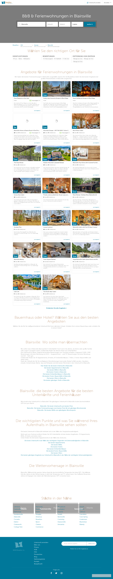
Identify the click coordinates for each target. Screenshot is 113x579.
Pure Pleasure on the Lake (21, 98)
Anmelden (91, 543)
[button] (51, 573)
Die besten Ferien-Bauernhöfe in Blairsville (56, 376)
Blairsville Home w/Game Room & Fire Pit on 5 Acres (29, 130)
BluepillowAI (38, 564)
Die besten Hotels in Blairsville (56, 372)
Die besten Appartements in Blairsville (56, 368)
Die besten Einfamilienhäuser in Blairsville (56, 374)
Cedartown (83, 519)
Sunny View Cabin (19, 195)
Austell (60, 514)
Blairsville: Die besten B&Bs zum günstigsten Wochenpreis (56, 410)
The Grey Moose (18, 162)
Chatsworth (18, 524)
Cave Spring (83, 517)
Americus (39, 517)
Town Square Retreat (49, 259)
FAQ (35, 552)
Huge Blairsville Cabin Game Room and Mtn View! (87, 259)
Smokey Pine (17, 227)
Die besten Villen (56, 453)
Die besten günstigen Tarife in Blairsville (56, 380)
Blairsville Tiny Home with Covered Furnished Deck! (88, 162)
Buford (82, 509)
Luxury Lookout (48, 227)
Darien (38, 512)
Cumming (61, 519)
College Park (18, 527)
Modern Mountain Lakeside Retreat (53, 162)
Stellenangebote (39, 559)
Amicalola (61, 524)
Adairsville (17, 517)
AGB (35, 549)
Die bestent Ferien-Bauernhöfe (56, 451)
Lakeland (17, 507)
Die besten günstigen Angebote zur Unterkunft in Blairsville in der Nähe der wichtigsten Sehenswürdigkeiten (56, 455)
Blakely (82, 524)
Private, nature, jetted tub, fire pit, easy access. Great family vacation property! (66, 195)
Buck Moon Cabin (78, 130)
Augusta (60, 512)
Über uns (37, 545)
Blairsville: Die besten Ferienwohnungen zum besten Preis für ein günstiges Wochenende (56, 408)
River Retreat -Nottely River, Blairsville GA (85, 195)
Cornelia (17, 519)
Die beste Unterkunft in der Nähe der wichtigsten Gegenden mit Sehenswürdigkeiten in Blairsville (57, 440)
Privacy (36, 547)
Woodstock (61, 507)
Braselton (39, 519)
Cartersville (17, 509)
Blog (35, 557)
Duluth (82, 507)
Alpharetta (39, 507)
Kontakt (36, 561)
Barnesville (61, 517)
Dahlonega (17, 512)
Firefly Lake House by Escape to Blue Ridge (55, 98)
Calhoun (82, 512)
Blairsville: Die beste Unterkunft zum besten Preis (56, 406)
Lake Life (16, 291)
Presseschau (38, 554)
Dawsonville (62, 522)
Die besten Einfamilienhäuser (56, 449)
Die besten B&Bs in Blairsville (56, 370)
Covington (61, 509)
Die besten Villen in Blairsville (56, 378)
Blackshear (83, 522)
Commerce (39, 527)
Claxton (38, 524)
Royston (38, 509)
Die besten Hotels (56, 447)
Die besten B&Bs (56, 445)
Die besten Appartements (56, 443)
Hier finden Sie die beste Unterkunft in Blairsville (56, 366)
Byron (38, 522)
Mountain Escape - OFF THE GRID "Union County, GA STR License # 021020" (65, 130)
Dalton (16, 522)
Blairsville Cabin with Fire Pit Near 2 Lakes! (85, 227)
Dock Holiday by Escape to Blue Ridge (84, 98)
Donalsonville (18, 514)
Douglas (38, 514)
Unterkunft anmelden (41, 542)
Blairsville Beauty (19, 259)
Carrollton (83, 514)
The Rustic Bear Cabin (49, 291)
